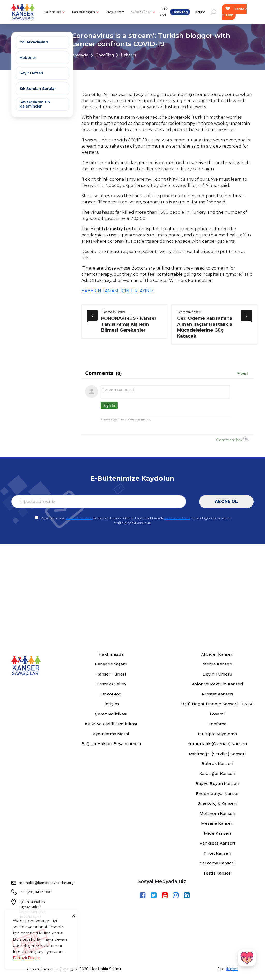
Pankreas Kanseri (217, 843)
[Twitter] (154, 895)
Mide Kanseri (217, 833)
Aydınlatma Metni (79, 518)
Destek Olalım (234, 12)
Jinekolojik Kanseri (217, 803)
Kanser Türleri (111, 674)
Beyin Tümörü (217, 674)
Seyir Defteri (31, 73)
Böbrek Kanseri (217, 763)
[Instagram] (176, 895)
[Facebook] (143, 895)
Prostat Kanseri (217, 694)
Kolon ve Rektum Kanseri (217, 683)
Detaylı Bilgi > (26, 957)
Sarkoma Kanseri (217, 863)
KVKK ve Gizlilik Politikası (111, 723)
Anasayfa (80, 55)
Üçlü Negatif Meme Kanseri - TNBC (217, 703)
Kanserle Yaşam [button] (84, 12)
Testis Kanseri (217, 873)
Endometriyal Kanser (217, 793)
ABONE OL (226, 501)
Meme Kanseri (217, 664)
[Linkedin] (187, 895)
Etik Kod (164, 12)
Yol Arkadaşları (34, 42)
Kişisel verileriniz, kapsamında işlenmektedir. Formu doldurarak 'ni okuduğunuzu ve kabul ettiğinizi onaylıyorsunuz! (135, 520)
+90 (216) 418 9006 (35, 892)
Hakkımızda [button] (53, 12)
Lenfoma (217, 723)
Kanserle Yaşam (111, 664)
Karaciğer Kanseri (217, 773)
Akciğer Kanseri (217, 654)
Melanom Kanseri (217, 813)
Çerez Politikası (111, 713)
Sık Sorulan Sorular (38, 88)
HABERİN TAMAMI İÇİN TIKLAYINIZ (117, 290)
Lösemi (217, 713)
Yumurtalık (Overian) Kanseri (217, 743)
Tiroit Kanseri (217, 853)
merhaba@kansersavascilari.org (46, 882)
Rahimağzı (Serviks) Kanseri (217, 753)
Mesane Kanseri (217, 823)
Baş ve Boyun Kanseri (217, 783)
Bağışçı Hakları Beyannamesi (111, 743)
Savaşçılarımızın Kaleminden (35, 104)
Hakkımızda (111, 654)
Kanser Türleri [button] (141, 12)
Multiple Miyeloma (217, 733)
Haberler (128, 55)
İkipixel (232, 969)
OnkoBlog (180, 12)
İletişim (199, 12)
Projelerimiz (115, 12)
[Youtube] (165, 895)
